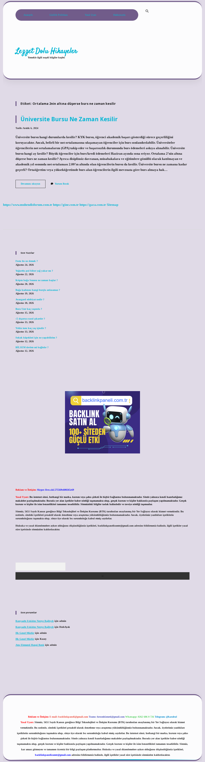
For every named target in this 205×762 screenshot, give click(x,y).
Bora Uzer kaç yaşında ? (29, 309)
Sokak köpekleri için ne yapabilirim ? (36, 337)
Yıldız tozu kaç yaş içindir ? (31, 328)
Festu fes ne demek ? (27, 261)
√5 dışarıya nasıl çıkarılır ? (30, 318)
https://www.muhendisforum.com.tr (27, 205)
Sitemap (112, 205)
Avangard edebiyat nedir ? (30, 299)
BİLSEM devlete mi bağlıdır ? (32, 347)
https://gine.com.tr (66, 205)
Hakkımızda (119, 14)
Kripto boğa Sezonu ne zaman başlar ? (37, 280)
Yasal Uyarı (90, 14)
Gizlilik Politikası (59, 14)
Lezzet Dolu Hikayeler (46, 51)
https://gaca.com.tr (93, 205)
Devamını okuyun (33, 185)
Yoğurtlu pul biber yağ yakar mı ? (34, 270)
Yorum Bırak (62, 183)
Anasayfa (28, 14)
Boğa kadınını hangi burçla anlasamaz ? (38, 290)
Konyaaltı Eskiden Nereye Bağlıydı (35, 621)
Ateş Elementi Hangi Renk (30, 645)
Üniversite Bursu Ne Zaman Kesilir (69, 119)
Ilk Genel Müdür (25, 633)
